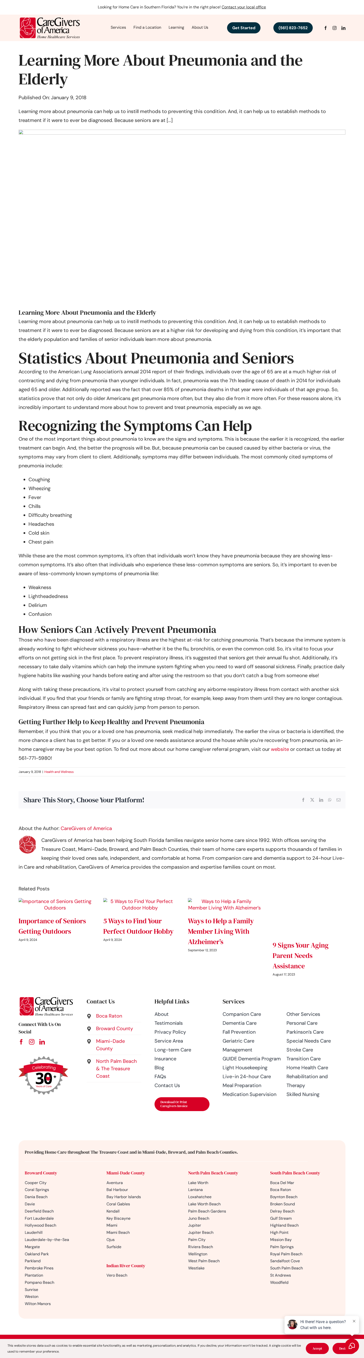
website (280, 749)
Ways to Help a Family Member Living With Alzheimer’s (221, 931)
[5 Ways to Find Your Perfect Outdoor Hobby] (139, 901)
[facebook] (326, 28)
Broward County (41, 1173)
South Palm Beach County (295, 1173)
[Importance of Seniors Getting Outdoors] (55, 901)
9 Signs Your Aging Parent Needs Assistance (301, 955)
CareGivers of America (86, 828)
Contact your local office (244, 7)
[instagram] (335, 28)
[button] (114, 1016)
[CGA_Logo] (49, 17)
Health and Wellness (59, 772)
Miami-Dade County (125, 1173)
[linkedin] (343, 28)
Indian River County (125, 1266)
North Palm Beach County (213, 1173)
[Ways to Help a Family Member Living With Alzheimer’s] (224, 901)
